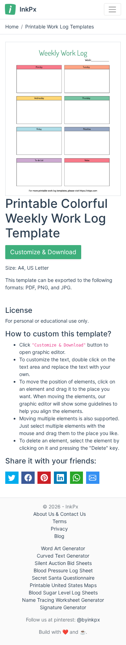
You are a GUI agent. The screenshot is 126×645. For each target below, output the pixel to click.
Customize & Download (43, 252)
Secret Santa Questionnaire (63, 578)
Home (12, 26)
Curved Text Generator (63, 556)
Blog (59, 536)
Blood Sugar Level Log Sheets (63, 592)
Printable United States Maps (63, 585)
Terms (59, 521)
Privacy (59, 529)
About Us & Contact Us (59, 514)
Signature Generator (63, 607)
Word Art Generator (63, 548)
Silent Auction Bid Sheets (63, 563)
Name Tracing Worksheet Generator (63, 600)
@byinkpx (88, 620)
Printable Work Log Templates (59, 26)
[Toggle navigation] (112, 9)
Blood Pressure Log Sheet (63, 570)
